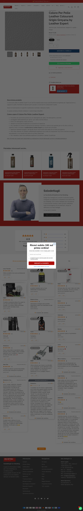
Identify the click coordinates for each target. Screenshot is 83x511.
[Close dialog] (54, 244)
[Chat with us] (80, 508)
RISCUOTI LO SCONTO (41, 263)
